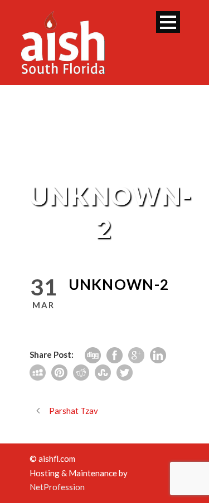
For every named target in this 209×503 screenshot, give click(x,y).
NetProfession (57, 487)
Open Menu (168, 22)
